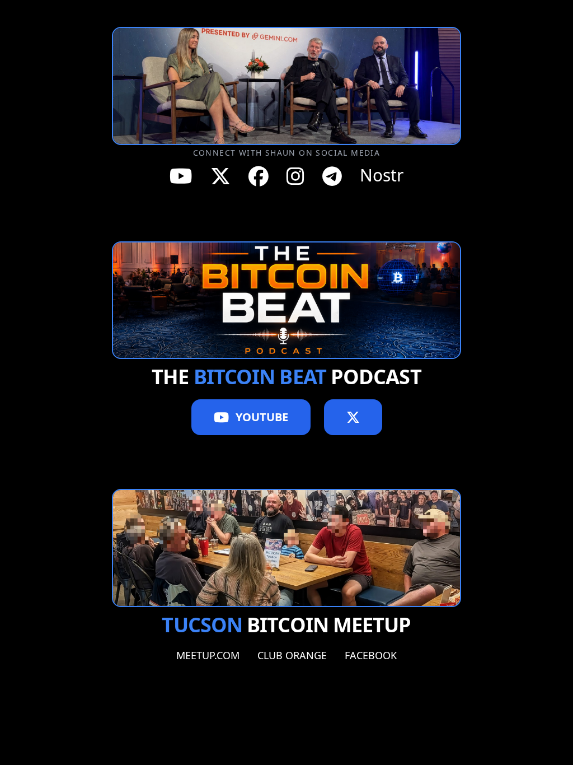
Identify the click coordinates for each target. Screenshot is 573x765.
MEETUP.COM (207, 655)
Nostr (381, 175)
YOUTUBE (262, 417)
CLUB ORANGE (292, 655)
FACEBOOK (371, 655)
